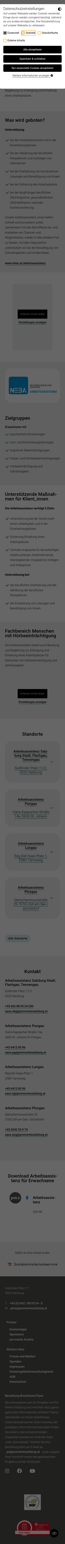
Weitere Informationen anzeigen (31, 75)
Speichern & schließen (33, 58)
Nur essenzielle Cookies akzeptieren (33, 68)
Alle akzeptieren (32, 49)
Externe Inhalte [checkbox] (16, 40)
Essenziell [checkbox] (13, 32)
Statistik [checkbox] (30, 32)
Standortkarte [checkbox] (50, 32)
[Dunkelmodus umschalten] (59, 9)
